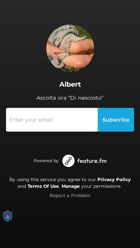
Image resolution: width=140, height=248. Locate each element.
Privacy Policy (114, 179)
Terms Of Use (43, 186)
